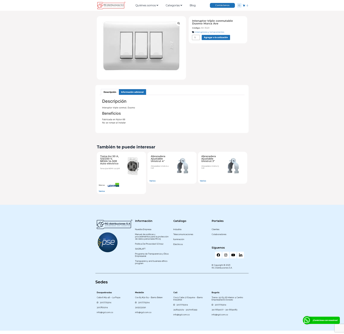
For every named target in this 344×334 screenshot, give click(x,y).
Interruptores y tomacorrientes (209, 32)
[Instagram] (225, 255)
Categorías (173, 5)
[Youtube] (233, 255)
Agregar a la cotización (216, 37)
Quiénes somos (145, 5)
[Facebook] (218, 255)
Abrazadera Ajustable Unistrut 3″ (208, 159)
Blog (193, 5)
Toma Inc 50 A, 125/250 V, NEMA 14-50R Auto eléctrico (109, 160)
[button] (178, 23)
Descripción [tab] (110, 92)
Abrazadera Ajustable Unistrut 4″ (158, 159)
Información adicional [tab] (132, 92)
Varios (102, 191)
